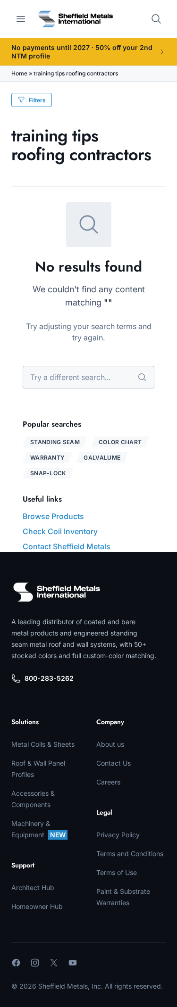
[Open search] (156, 18)
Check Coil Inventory (60, 531)
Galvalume (102, 457)
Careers (108, 782)
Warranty (47, 457)
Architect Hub (32, 887)
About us (110, 744)
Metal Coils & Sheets (43, 744)
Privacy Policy (118, 835)
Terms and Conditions (129, 854)
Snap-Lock (48, 473)
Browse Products (53, 516)
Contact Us (113, 763)
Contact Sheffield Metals (66, 546)
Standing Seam (55, 442)
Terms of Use (116, 872)
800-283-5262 (49, 678)
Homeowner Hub (37, 906)
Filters (37, 100)
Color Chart (120, 442)
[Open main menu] (20, 18)
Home (19, 73)
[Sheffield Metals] (56, 592)
